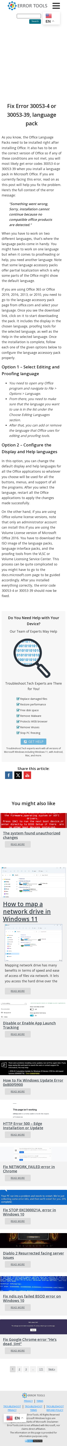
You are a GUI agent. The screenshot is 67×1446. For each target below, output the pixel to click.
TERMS (39, 1401)
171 (41, 1369)
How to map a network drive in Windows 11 (27, 911)
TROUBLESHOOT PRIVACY (12, 1408)
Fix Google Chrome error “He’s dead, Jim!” (30, 1341)
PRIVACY (28, 1401)
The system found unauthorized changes (31, 835)
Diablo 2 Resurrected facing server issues (33, 1255)
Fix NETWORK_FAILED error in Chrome (29, 1169)
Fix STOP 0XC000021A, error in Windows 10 (29, 1212)
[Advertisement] (33, 62)
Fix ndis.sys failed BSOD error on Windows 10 (32, 1298)
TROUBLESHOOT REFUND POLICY (55, 1408)
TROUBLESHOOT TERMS (33, 1408)
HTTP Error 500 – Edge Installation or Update (23, 1125)
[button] (33, 742)
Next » (52, 1369)
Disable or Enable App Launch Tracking (29, 1025)
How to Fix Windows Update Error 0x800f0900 (33, 1082)
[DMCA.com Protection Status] (33, 1441)
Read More (18, 844)
